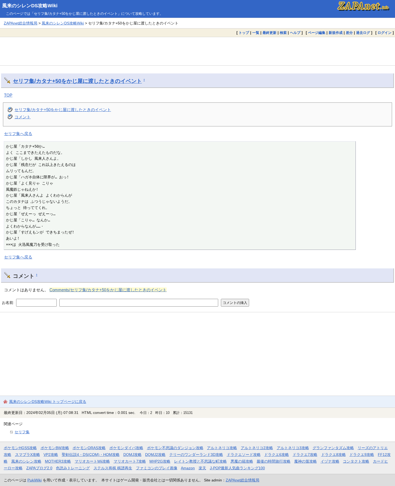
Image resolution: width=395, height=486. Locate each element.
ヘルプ (295, 33)
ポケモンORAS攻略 (89, 448)
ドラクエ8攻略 (333, 454)
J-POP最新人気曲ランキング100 (237, 468)
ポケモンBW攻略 (55, 448)
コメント (23, 117)
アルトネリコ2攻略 (257, 448)
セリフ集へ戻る (18, 133)
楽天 (202, 468)
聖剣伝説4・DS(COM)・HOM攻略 (91, 454)
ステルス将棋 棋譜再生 (113, 468)
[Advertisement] (197, 51)
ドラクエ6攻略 (276, 454)
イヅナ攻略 (330, 461)
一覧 (255, 33)
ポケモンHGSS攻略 (20, 448)
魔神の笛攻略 (305, 461)
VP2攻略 (51, 454)
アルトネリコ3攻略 (293, 448)
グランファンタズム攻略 (333, 448)
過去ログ (363, 33)
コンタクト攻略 (356, 461)
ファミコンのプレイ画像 (156, 468)
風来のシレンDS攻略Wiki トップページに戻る (47, 401)
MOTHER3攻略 (58, 461)
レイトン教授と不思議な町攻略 (200, 461)
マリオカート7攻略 (130, 461)
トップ (244, 33)
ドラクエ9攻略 (361, 454)
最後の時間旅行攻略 (273, 461)
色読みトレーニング (73, 468)
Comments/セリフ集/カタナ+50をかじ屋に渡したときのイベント (108, 290)
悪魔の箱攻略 (242, 461)
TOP (8, 95)
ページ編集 (316, 33)
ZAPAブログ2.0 (39, 468)
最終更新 (269, 33)
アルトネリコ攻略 (222, 448)
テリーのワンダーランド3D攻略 (196, 454)
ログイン (385, 33)
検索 (283, 33)
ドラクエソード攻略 (244, 454)
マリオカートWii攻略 (92, 461)
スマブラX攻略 (27, 454)
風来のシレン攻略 (26, 461)
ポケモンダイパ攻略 (126, 448)
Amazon (188, 468)
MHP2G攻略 (159, 461)
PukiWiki (34, 480)
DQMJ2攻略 (155, 454)
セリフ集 (22, 432)
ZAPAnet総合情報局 (20, 23)
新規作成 (336, 33)
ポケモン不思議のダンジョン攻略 (175, 448)
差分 (349, 33)
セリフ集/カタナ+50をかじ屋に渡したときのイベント (77, 81)
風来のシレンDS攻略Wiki (30, 5)
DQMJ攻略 (132, 454)
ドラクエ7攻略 (305, 454)
